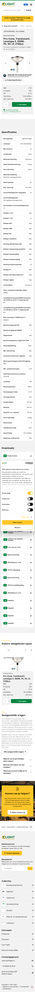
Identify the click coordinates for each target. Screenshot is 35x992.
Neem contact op (18, 812)
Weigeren (18, 527)
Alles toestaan (17, 522)
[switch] (30, 498)
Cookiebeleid (7, 988)
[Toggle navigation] (31, 4)
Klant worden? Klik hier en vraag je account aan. (17, 19)
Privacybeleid (24, 986)
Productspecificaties (14, 80)
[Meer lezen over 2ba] (26, 5)
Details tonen (25, 517)
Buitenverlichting (22, 827)
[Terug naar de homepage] (8, 4)
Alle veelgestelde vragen (14, 752)
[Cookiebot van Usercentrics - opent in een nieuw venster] (25, 463)
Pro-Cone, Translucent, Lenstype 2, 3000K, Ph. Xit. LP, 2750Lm (17, 678)
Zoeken (28, 10)
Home (22, 26)
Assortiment (30, 26)
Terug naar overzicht (10, 26)
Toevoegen (23, 104)
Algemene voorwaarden (10, 986)
